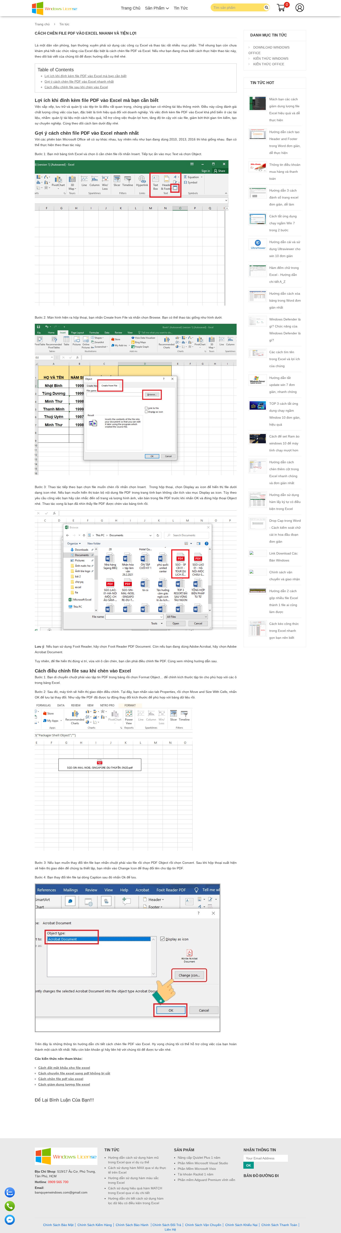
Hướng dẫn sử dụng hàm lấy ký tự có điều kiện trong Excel (285, 502)
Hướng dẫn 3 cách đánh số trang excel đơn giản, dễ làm (283, 197)
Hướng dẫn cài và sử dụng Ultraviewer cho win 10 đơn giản (284, 249)
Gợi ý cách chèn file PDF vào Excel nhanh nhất (79, 81)
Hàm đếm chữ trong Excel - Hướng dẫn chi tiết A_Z (284, 275)
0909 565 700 (58, 1182)
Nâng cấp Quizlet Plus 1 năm (199, 1157)
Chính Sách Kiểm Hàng (94, 1225)
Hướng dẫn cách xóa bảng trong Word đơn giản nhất (285, 300)
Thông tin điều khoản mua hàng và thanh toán (284, 171)
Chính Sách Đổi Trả (166, 1225)
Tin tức (64, 24)
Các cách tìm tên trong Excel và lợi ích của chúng (284, 359)
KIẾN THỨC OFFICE (268, 64)
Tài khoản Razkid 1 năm (195, 1174)
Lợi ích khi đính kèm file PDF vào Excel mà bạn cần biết (85, 76)
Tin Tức (181, 8)
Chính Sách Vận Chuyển (203, 1225)
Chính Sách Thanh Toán (279, 1225)
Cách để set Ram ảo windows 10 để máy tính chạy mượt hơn (284, 443)
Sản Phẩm (155, 8)
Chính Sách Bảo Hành (132, 1225)
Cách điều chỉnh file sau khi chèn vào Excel (76, 87)
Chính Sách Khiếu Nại (241, 1225)
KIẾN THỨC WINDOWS (270, 58)
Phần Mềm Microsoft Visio (197, 1169)
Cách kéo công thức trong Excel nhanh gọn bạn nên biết (284, 630)
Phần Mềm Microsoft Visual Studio (203, 1163)
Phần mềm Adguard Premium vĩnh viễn (206, 1180)
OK (248, 1165)
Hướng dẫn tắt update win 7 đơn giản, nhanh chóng (283, 385)
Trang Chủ (130, 8)
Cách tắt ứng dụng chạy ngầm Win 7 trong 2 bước (283, 223)
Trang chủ (42, 24)
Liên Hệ (170, 1229)
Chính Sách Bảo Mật (58, 1225)
